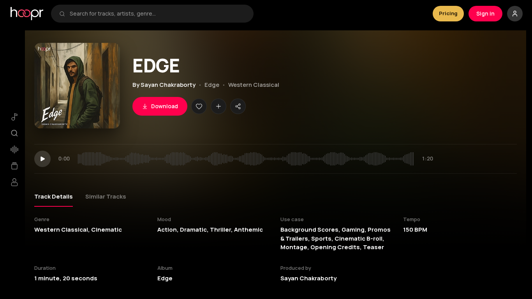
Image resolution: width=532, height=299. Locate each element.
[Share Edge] (238, 106)
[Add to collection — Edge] (218, 106)
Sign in (485, 13)
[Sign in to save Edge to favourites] (199, 106)
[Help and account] (515, 13)
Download (164, 106)
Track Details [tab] (53, 196)
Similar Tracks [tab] (105, 196)
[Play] (42, 159)
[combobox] (157, 14)
